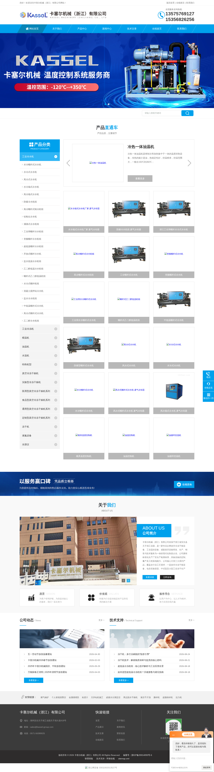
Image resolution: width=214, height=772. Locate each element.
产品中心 (82, 28)
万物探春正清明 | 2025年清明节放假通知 (47, 672)
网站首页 (34, 28)
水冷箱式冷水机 (31, 187)
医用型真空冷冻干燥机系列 (36, 391)
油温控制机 (128, 456)
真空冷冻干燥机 (30, 373)
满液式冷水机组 (31, 224)
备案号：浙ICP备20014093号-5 (137, 755)
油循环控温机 (173, 456)
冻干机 (25, 426)
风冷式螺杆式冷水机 (33, 313)
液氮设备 (26, 435)
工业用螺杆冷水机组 (33, 231)
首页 (97, 720)
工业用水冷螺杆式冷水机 (84, 320)
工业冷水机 (28, 156)
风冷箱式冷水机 (31, 194)
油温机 (25, 346)
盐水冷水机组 (30, 298)
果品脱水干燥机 (130, 697)
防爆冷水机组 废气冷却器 (128, 229)
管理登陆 (89, 758)
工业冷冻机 (28, 329)
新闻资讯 (121, 727)
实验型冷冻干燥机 (31, 382)
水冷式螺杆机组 (31, 283)
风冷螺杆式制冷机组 (33, 209)
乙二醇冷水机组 (31, 320)
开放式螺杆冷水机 (32, 254)
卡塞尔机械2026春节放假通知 (42, 660)
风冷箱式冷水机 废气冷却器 (173, 411)
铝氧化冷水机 (30, 216)
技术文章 (132, 28)
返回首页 (170, 3)
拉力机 (179, 697)
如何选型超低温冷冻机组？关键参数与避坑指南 (141, 672)
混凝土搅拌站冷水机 (33, 291)
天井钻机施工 (97, 697)
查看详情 (150, 577)
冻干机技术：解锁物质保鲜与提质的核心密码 (139, 660)
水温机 (25, 355)
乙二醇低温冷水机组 (33, 268)
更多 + (101, 620)
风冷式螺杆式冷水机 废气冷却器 (128, 411)
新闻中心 (107, 28)
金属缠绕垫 (74, 697)
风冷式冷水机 (30, 179)
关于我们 (57, 28)
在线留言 (180, 3)
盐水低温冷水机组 (32, 261)
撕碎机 (157, 697)
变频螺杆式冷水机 (174, 275)
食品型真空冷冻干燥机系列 (36, 400)
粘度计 (85, 697)
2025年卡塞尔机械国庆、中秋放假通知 (46, 666)
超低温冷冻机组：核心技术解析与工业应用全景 (141, 666)
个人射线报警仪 (59, 697)
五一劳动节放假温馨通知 (40, 654)
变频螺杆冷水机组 (32, 239)
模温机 (25, 338)
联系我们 (190, 3)
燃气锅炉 (45, 697)
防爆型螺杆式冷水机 (84, 365)
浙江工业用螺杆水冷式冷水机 (174, 229)
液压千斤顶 (145, 697)
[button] (105, 104)
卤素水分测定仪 (113, 697)
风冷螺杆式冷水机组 (84, 275)
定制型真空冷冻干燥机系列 (36, 418)
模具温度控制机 (83, 456)
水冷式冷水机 (30, 172)
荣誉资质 (121, 733)
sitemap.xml (123, 758)
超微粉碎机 (168, 697)
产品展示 (99, 727)
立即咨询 (167, 577)
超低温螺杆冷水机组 (33, 246)
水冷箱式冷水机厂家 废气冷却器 (83, 229)
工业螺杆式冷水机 (129, 275)
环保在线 (111, 758)
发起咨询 (206, 767)
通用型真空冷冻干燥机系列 (36, 409)
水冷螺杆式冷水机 (32, 164)
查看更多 (169, 178)
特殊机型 (26, 364)
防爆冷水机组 (30, 201)
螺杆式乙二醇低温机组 (35, 276)
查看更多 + (34, 680)
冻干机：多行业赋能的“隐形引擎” (134, 654)
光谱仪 (25, 444)
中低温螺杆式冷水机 (33, 306)
